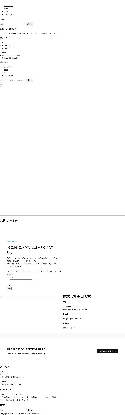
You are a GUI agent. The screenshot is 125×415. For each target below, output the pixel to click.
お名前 (10, 274)
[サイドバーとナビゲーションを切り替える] (1, 84)
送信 (9, 288)
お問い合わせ (8, 14)
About (6, 9)
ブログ (6, 11)
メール (10, 278)
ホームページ (8, 6)
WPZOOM (37, 414)
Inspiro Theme (26, 414)
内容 (8, 285)
